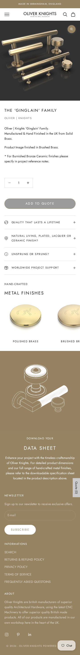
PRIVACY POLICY (16, 567)
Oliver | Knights (18, 118)
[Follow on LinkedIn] (30, 634)
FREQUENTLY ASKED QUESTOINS (27, 581)
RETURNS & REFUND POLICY (24, 559)
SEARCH (10, 552)
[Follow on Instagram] (6, 634)
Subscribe (20, 530)
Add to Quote (40, 203)
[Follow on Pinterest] (18, 634)
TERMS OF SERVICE (18, 574)
